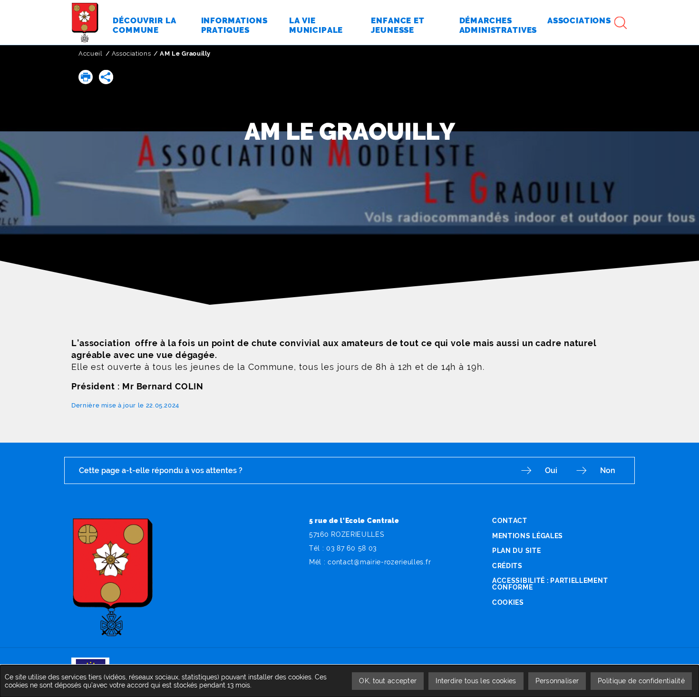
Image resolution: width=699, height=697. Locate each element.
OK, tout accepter (388, 681)
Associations (131, 53)
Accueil (90, 53)
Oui (551, 470)
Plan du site (516, 550)
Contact (509, 520)
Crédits (507, 566)
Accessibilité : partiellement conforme (550, 584)
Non (607, 470)
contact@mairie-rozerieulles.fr (379, 562)
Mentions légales (527, 536)
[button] (85, 77)
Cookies (508, 602)
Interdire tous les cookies (476, 681)
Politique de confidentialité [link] (641, 681)
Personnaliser (557, 681)
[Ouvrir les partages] (106, 77)
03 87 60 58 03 (351, 548)
